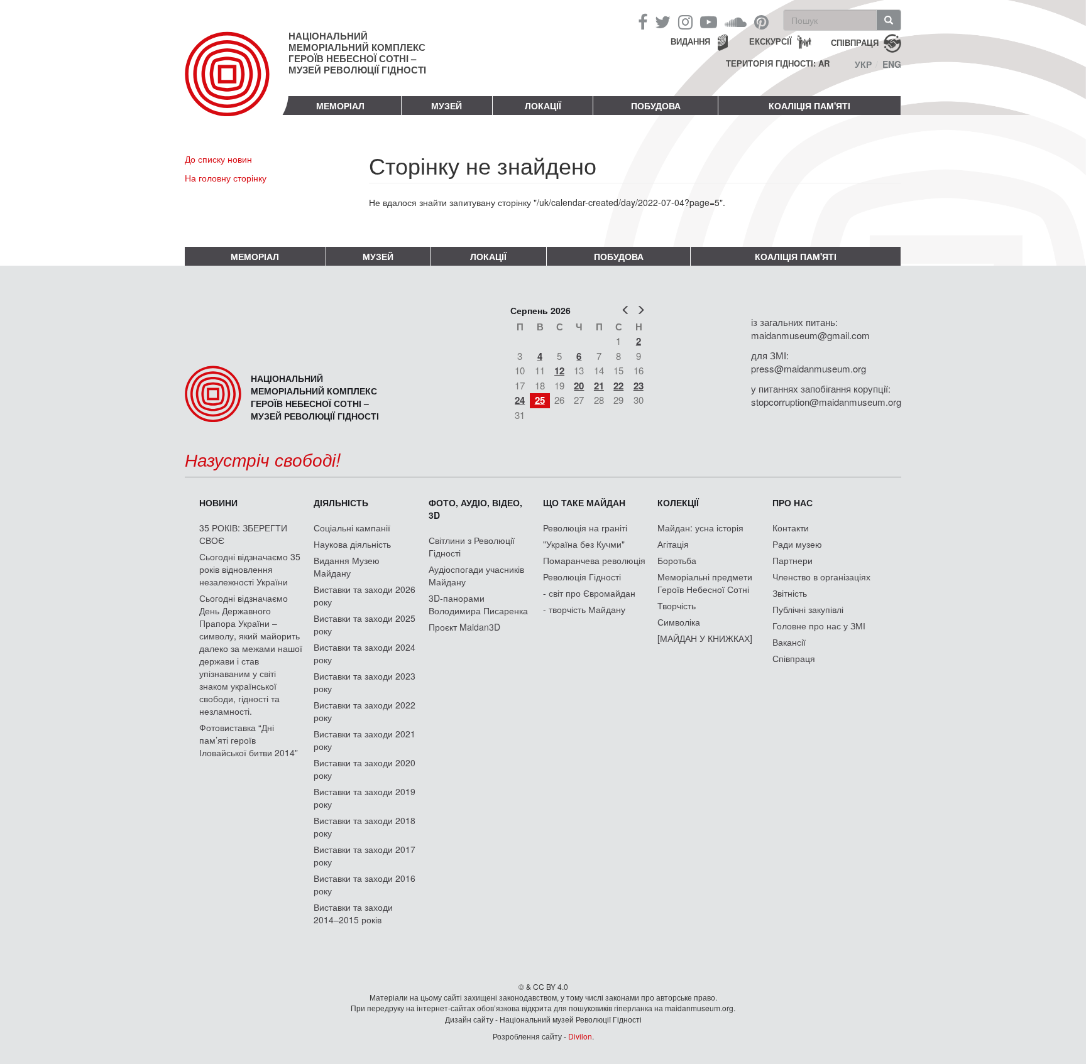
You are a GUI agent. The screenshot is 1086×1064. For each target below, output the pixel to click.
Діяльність (341, 502)
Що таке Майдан (584, 502)
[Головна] (236, 84)
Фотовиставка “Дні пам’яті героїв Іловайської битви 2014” (248, 740)
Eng (891, 64)
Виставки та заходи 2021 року (364, 739)
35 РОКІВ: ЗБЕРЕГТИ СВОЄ (243, 533)
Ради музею (797, 544)
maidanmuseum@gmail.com (810, 335)
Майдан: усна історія (700, 527)
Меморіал (340, 105)
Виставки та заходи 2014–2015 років (353, 913)
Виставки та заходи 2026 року (364, 595)
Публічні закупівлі (807, 609)
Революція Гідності (582, 576)
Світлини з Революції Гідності (472, 546)
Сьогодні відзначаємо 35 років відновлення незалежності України (249, 569)
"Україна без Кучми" (584, 544)
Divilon (580, 1036)
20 (579, 386)
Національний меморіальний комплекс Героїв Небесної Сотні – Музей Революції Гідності (357, 53)
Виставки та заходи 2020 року (364, 768)
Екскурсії (770, 41)
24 (520, 400)
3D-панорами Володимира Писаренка (478, 604)
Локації (543, 105)
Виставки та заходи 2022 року (364, 711)
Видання (690, 41)
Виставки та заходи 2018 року (364, 826)
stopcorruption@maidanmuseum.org (826, 401)
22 (618, 386)
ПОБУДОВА (656, 105)
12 (559, 370)
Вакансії (789, 642)
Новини (218, 502)
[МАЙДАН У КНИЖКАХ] (704, 638)
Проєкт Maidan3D (464, 627)
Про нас (792, 502)
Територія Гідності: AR (778, 63)
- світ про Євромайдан (589, 593)
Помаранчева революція (594, 560)
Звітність (789, 593)
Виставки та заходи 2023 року (364, 682)
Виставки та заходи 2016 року (364, 884)
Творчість (676, 605)
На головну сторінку (225, 177)
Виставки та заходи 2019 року (364, 797)
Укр (863, 64)
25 (540, 400)
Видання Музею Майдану (347, 566)
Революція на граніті (585, 527)
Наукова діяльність (352, 544)
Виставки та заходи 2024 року (364, 653)
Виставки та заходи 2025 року (364, 624)
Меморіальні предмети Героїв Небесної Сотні (704, 582)
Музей (446, 105)
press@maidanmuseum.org (808, 368)
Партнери (792, 560)
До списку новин (218, 159)
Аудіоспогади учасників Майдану (476, 575)
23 (639, 386)
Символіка (678, 622)
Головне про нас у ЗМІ (818, 625)
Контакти (790, 527)
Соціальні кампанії (352, 527)
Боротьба (676, 560)
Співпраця (793, 658)
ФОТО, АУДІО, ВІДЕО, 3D (475, 508)
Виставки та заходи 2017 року (364, 855)
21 (599, 386)
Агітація (673, 544)
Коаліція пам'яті (809, 105)
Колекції (678, 502)
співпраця (855, 42)
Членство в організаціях (821, 576)
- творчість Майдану (584, 609)
